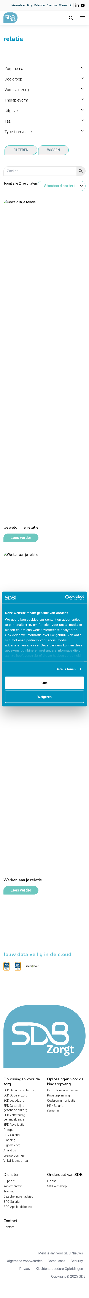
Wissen (53, 150)
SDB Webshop (57, 1186)
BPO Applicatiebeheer (17, 1207)
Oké (44, 682)
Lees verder (21, 537)
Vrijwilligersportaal (16, 1160)
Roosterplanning (58, 1095)
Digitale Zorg (12, 1145)
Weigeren (44, 697)
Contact (8, 1227)
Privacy (24, 1269)
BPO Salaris (11, 1201)
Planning (9, 1140)
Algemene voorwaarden (25, 1261)
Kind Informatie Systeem (63, 1090)
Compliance (56, 1261)
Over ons (52, 5)
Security (77, 1261)
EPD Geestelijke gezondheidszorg (15, 1108)
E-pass (52, 1181)
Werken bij (65, 5)
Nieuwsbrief (18, 5)
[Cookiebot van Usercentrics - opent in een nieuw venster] (65, 597)
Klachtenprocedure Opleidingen (59, 1269)
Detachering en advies (18, 1196)
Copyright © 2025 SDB (68, 1276)
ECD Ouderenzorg (15, 1095)
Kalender (39, 5)
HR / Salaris (11, 1135)
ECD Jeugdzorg (13, 1100)
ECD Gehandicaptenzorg (20, 1090)
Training (8, 1191)
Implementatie (12, 1186)
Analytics (9, 1150)
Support (8, 1181)
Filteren (20, 150)
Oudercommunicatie (61, 1100)
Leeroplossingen (14, 1155)
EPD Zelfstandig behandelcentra (14, 1117)
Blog (30, 5)
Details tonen (66, 669)
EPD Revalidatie (13, 1124)
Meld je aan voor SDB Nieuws (60, 1253)
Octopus (9, 1129)
